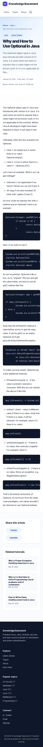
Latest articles (9, 656)
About (23, 12)
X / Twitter (7, 715)
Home (6, 12)
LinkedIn (14, 538)
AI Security (9, 682)
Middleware (9, 697)
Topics (15, 12)
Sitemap (6, 723)
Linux (7, 693)
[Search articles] (30, 12)
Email (5, 719)
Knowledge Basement (14, 630)
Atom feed (7, 667)
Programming (10, 701)
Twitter (13, 530)
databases (9, 685)
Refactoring (17, 35)
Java (12, 25)
